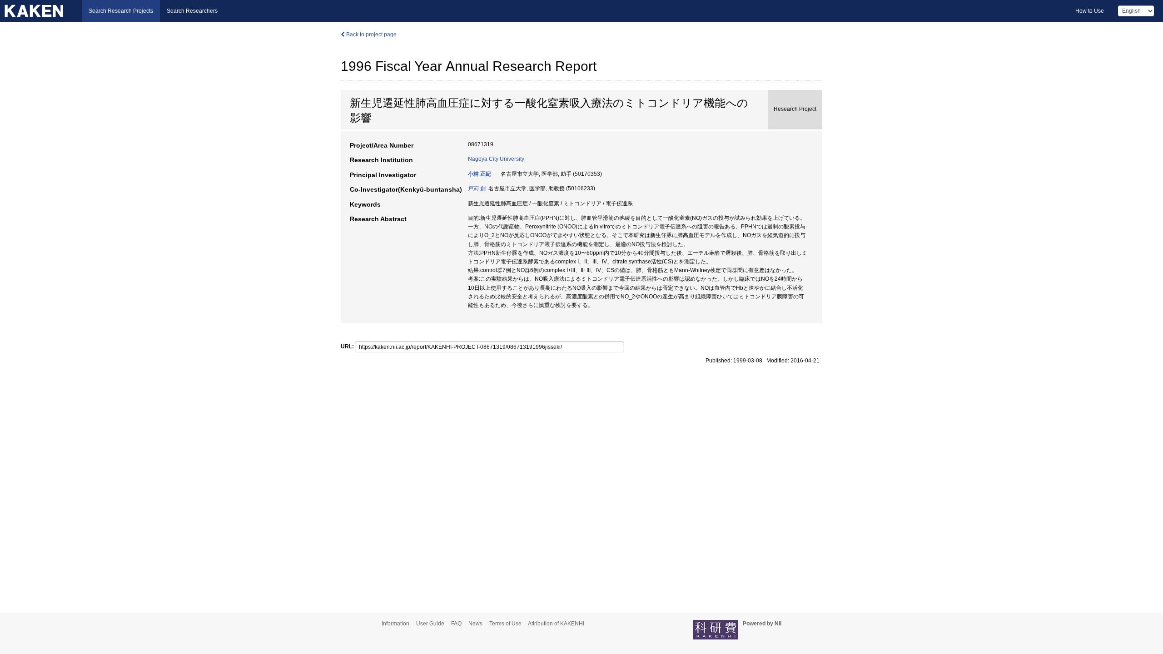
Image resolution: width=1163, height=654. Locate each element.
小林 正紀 (479, 174)
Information (395, 623)
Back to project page (371, 34)
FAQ (456, 623)
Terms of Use (505, 623)
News (475, 623)
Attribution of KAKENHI (556, 623)
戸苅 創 (477, 188)
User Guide (430, 623)
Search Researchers (192, 11)
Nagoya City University (496, 159)
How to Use (1089, 11)
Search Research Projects (121, 11)
